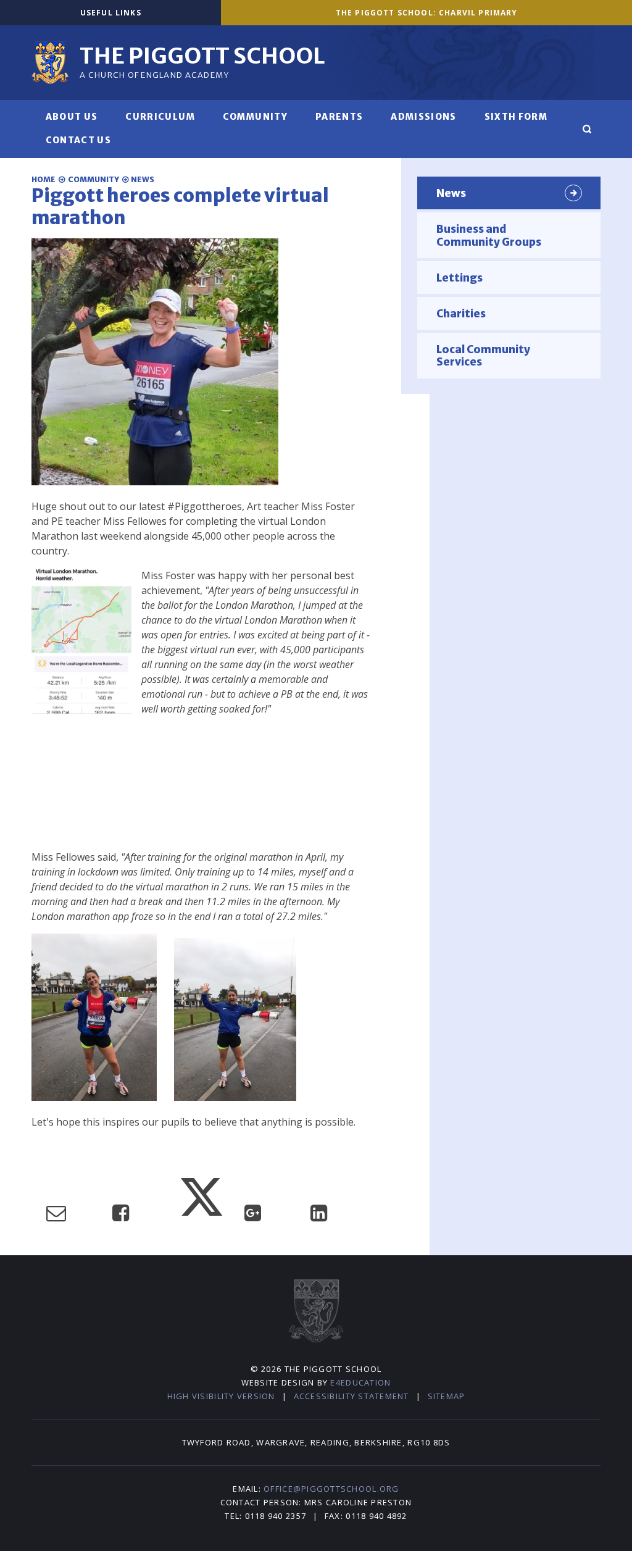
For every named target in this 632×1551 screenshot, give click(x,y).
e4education (360, 1382)
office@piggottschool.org (331, 1488)
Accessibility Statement (351, 1396)
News (142, 179)
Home (43, 179)
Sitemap (446, 1396)
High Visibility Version (221, 1396)
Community (93, 179)
